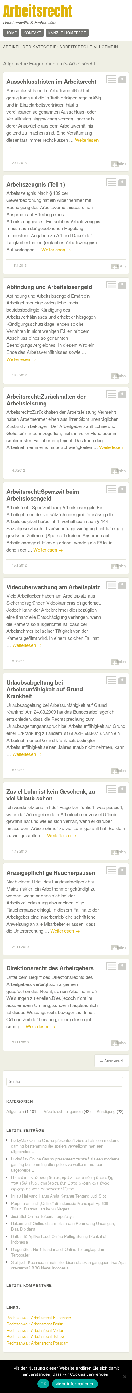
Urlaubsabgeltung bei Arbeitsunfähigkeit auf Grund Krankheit (44, 689)
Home (11, 32)
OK (43, 1383)
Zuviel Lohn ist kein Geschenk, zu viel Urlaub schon (50, 794)
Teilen (121, 163)
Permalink (110, 79)
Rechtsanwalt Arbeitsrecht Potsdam (37, 1343)
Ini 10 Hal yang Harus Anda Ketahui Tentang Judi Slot (58, 1196)
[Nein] (124, 1377)
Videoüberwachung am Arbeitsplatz (53, 587)
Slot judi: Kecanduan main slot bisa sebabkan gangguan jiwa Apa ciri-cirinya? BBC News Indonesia (68, 1265)
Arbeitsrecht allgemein (63, 1111)
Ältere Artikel (111, 1060)
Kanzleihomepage (67, 32)
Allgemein (15, 1111)
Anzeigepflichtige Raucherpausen (50, 872)
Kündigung (106, 1111)
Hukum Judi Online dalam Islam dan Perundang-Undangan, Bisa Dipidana (63, 1226)
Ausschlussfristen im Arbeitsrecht (51, 81)
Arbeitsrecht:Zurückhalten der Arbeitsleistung (46, 399)
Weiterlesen (56, 249)
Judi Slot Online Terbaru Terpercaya (42, 1216)
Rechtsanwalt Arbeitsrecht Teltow (35, 1336)
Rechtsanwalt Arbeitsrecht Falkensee (38, 1317)
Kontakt (32, 32)
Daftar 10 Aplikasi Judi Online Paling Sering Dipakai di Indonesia (58, 1239)
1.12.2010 (19, 851)
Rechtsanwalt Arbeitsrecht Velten (35, 1330)
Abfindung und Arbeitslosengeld (49, 287)
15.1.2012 (19, 565)
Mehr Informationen (75, 1383)
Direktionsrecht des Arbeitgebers (50, 968)
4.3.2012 (18, 470)
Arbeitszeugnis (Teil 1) (35, 184)
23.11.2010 (20, 1041)
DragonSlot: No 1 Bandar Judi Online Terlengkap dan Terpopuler (57, 1252)
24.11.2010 (20, 946)
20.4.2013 (19, 162)
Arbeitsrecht (37, 11)
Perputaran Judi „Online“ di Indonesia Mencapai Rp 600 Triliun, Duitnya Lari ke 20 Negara (59, 1206)
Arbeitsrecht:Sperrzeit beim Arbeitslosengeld (42, 494)
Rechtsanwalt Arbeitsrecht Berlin (34, 1324)
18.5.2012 (19, 374)
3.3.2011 (18, 660)
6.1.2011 (18, 769)
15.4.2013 (19, 265)
